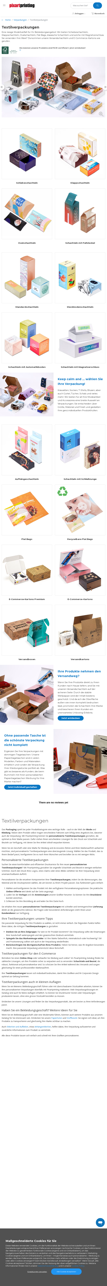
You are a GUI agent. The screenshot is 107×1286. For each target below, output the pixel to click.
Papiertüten (56, 1018)
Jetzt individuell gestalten (22, 787)
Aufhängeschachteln (27, 479)
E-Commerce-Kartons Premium (27, 599)
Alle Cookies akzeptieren (66, 1272)
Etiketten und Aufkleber (17, 1026)
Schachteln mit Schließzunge (80, 479)
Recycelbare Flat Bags (80, 539)
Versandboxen (27, 659)
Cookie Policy (78, 1266)
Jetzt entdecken (70, 718)
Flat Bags (26, 539)
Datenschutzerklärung (48, 1266)
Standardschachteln (27, 307)
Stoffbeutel (72, 1018)
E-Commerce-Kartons (80, 599)
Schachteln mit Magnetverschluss (80, 367)
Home (8, 20)
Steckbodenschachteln (80, 307)
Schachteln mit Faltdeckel (80, 243)
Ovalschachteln (27, 243)
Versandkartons (80, 659)
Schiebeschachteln (27, 183)
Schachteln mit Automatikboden (26, 367)
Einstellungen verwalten (37, 1272)
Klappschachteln (80, 183)
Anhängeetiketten (43, 1026)
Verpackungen (20, 20)
